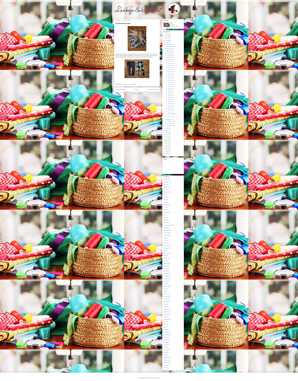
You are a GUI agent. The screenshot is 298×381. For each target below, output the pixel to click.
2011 (166, 149)
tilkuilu (165, 342)
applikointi (166, 181)
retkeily (165, 301)
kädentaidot (166, 248)
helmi (165, 207)
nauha (165, 271)
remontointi (166, 296)
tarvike (165, 329)
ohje (165, 283)
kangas (165, 222)
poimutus (166, 293)
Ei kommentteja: (132, 84)
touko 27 (170, 65)
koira (165, 237)
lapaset (165, 258)
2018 (166, 134)
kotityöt (165, 243)
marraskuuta (170, 46)
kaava (165, 220)
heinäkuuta (169, 55)
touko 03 (170, 109)
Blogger (157, 378)
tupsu (165, 347)
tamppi (165, 324)
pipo (165, 288)
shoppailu (166, 311)
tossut (165, 344)
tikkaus (165, 337)
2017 (166, 136)
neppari (165, 273)
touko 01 (170, 116)
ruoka (165, 306)
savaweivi (166, 309)
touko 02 (170, 112)
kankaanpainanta (168, 225)
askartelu (166, 187)
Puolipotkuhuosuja (122, 23)
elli (164, 194)
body (165, 189)
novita (165, 281)
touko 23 (170, 73)
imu (164, 215)
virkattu (165, 362)
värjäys (165, 367)
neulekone (166, 276)
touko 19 (170, 82)
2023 (166, 40)
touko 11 (170, 97)
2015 (166, 140)
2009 (166, 153)
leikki (165, 260)
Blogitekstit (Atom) (138, 93)
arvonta (165, 184)
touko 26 (170, 67)
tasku (165, 332)
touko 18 (170, 84)
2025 (166, 36)
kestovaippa (166, 230)
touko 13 (170, 93)
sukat (165, 316)
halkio (165, 199)
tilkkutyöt (166, 339)
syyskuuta (169, 50)
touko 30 (170, 63)
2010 (166, 151)
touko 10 (170, 99)
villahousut (166, 360)
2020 (166, 130)
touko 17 (170, 86)
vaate (165, 352)
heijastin (166, 204)
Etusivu (137, 89)
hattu (165, 202)
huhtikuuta (169, 119)
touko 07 (170, 105)
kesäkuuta (169, 57)
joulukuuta (169, 44)
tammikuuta (170, 125)
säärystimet (166, 319)
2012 (166, 147)
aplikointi (166, 179)
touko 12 (170, 95)
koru (165, 240)
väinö (165, 365)
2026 (166, 34)
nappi (165, 268)
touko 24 (170, 71)
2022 (166, 42)
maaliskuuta (170, 121)
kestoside (166, 227)
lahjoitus (166, 253)
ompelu (165, 286)
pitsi (164, 291)
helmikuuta (169, 123)
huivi (165, 209)
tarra (165, 327)
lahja (165, 250)
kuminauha (166, 245)
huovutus (166, 212)
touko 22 (170, 76)
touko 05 (170, 107)
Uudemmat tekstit (120, 89)
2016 (166, 138)
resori (165, 299)
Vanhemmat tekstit (153, 89)
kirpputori (166, 235)
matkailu (166, 266)
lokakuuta (169, 48)
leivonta (165, 263)
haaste (165, 197)
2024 (166, 38)
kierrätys (166, 232)
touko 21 (170, 78)
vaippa (165, 355)
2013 (166, 145)
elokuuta (169, 53)
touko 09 (170, 101)
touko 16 (170, 88)
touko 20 (170, 80)
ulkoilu (165, 350)
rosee (165, 304)
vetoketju (166, 357)
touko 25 (170, 69)
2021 (166, 128)
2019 (166, 132)
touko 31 (170, 61)
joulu (165, 217)
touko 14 (170, 90)
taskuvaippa (166, 334)
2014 (166, 143)
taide (165, 322)
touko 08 (170, 103)
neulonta (166, 278)
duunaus (166, 192)
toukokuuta (169, 59)
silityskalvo (166, 314)
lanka (165, 255)
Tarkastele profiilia (175, 26)
